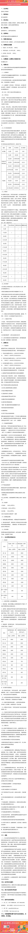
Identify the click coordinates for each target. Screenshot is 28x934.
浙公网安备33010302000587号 (9, 931)
